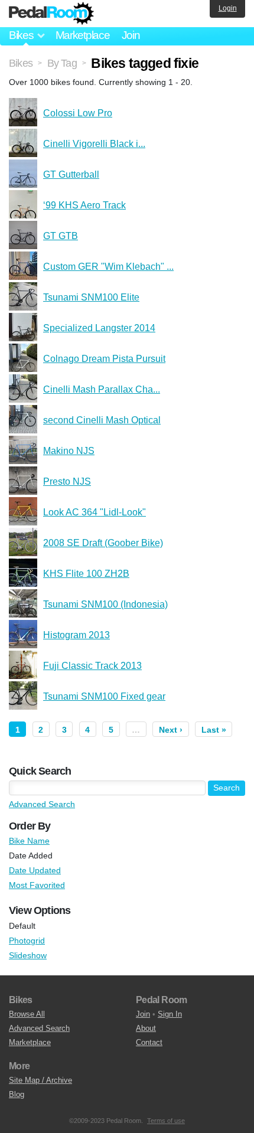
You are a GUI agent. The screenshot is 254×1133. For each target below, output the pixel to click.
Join (131, 35)
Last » (213, 729)
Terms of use (166, 1120)
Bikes (20, 63)
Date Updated (35, 870)
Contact (149, 1042)
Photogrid (27, 940)
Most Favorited (37, 885)
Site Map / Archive (40, 1080)
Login (228, 8)
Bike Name (29, 840)
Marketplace (83, 35)
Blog (16, 1094)
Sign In (170, 1014)
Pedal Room (51, 13)
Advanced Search (42, 804)
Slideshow (28, 955)
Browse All (27, 1014)
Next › (171, 729)
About (146, 1028)
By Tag (62, 63)
